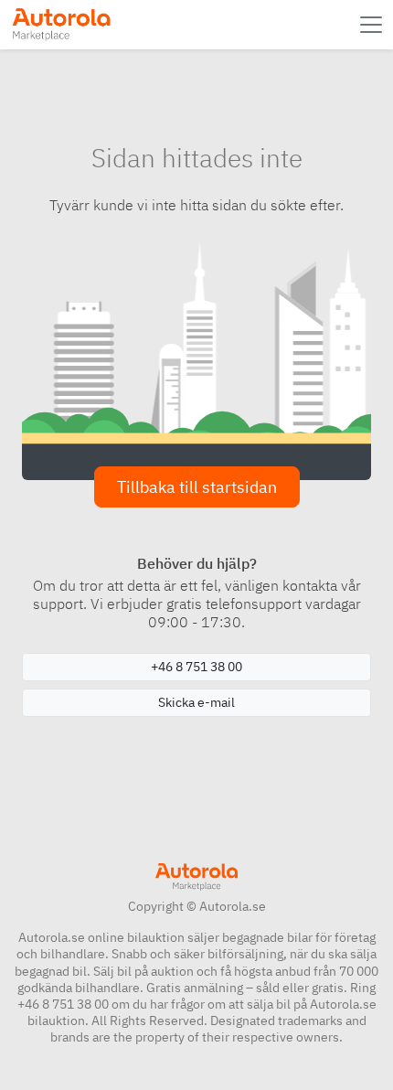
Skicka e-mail (196, 702)
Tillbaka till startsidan (197, 486)
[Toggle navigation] (373, 25)
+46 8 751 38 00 (196, 666)
